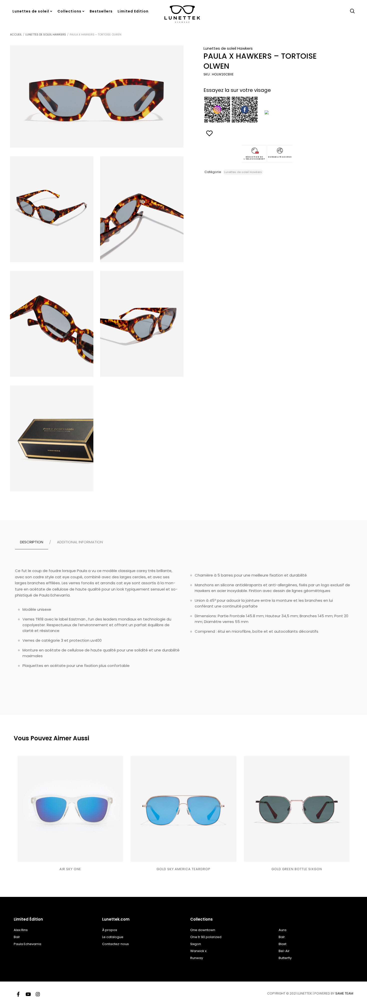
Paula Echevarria (27, 944)
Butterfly (285, 958)
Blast (282, 944)
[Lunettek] (182, 24)
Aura (282, 930)
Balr (17, 937)
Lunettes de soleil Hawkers (45, 34)
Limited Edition (133, 11)
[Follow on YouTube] (27, 993)
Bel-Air (284, 951)
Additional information (80, 542)
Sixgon (195, 944)
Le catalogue (112, 937)
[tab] (33, 542)
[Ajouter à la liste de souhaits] (75, 849)
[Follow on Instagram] (37, 993)
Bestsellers (101, 11)
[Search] (352, 11)
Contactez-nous (115, 944)
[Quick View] (65, 849)
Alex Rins (21, 930)
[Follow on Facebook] (18, 993)
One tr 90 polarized (205, 937)
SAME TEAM (344, 993)
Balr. (282, 937)
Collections (69, 11)
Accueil (16, 34)
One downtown (202, 930)
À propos (109, 930)
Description (31, 542)
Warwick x (198, 951)
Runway (196, 958)
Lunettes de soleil (30, 11)
